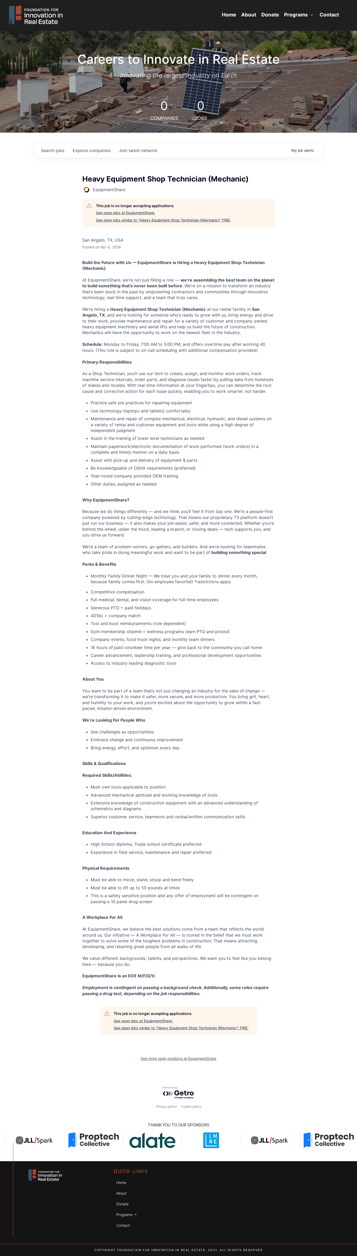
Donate (270, 15)
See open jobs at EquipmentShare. (125, 213)
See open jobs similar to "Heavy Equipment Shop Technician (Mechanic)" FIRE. (163, 220)
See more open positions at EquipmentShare (178, 1058)
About (248, 15)
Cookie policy (191, 1106)
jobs (52, 150)
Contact (329, 15)
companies (92, 150)
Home (229, 15)
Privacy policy (166, 1106)
